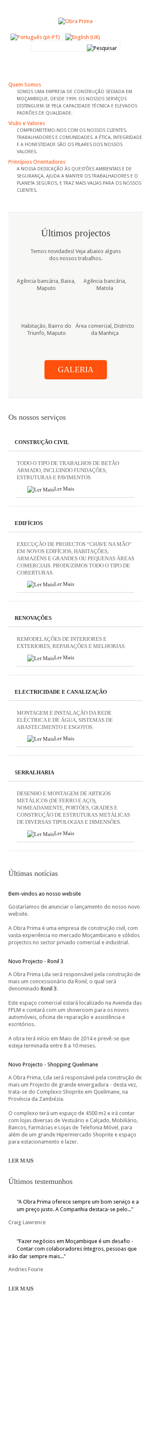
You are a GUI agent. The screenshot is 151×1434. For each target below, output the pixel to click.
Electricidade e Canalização (61, 692)
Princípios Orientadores (36, 162)
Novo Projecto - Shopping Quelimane (53, 1064)
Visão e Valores (26, 123)
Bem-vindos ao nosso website (44, 894)
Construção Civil (42, 442)
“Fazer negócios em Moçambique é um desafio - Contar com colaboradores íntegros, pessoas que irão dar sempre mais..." (72, 1248)
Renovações (33, 618)
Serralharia (34, 772)
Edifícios (29, 523)
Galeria (76, 369)
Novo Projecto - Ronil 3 (35, 961)
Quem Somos (24, 84)
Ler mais (21, 1160)
